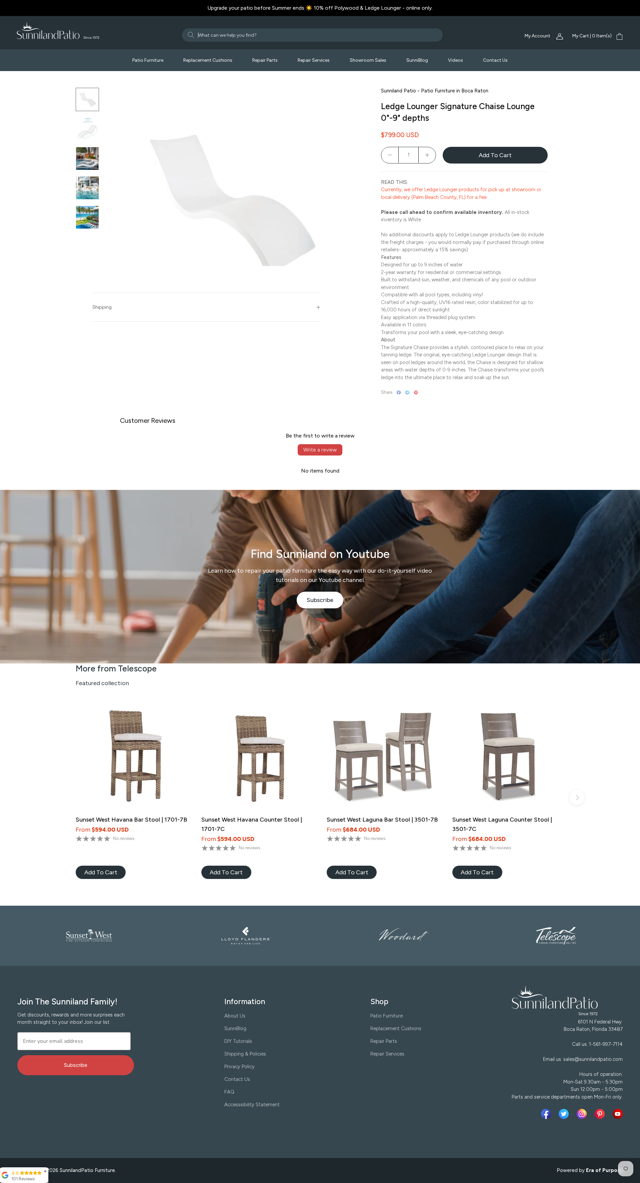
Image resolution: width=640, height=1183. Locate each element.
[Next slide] (576, 797)
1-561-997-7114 (606, 1044)
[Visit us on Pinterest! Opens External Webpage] (601, 1114)
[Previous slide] (63, 797)
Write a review (320, 450)
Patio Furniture (147, 60)
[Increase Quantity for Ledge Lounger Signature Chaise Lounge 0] (427, 155)
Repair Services (314, 60)
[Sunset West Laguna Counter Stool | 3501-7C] (508, 757)
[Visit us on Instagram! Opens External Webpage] (583, 1114)
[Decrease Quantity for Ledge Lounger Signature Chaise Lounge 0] (390, 155)
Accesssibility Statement (252, 1105)
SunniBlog (417, 60)
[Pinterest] (416, 392)
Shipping (102, 307)
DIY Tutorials (238, 1041)
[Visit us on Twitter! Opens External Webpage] (565, 1114)
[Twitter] (407, 392)
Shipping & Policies (245, 1054)
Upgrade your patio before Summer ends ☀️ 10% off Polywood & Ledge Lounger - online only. (320, 8)
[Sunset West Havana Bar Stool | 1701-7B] (132, 757)
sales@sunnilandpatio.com (593, 1059)
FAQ (229, 1092)
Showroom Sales (368, 60)
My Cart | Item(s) (592, 36)
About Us (234, 1016)
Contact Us (495, 60)
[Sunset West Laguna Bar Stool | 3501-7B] (383, 757)
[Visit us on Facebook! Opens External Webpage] (547, 1114)
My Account (538, 36)
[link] (101, 872)
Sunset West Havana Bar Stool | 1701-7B (131, 819)
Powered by (590, 1170)
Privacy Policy (239, 1067)
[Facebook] (399, 392)
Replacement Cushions (207, 60)
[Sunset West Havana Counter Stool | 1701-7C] (257, 757)
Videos (455, 60)
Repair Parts (265, 60)
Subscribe (325, 602)
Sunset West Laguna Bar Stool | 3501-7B (382, 819)
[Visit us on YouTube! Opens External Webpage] (618, 1114)
